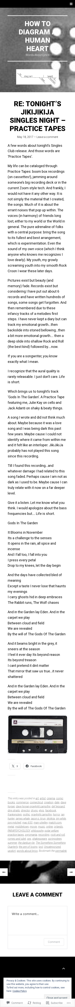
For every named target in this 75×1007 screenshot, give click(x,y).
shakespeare (39, 838)
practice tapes (16, 834)
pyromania (31, 834)
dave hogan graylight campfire (33, 806)
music (41, 826)
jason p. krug (38, 818)
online (49, 826)
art (37, 798)
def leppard (58, 806)
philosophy (37, 830)
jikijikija (51, 818)
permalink (61, 850)
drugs (34, 810)
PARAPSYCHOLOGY (19, 830)
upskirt (12, 850)
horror (56, 814)
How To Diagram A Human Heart (38, 36)
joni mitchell (14, 822)
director (25, 810)
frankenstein (15, 814)
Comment (54, 941)
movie (33, 826)
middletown (22, 826)
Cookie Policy (19, 991)
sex (29, 838)
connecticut (36, 802)
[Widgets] (63, 968)
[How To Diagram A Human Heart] (38, 77)
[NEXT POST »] (71, 872)
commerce (22, 802)
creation (48, 802)
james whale (23, 818)
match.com (55, 822)
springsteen (55, 838)
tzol (41, 846)
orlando (58, 826)
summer (12, 842)
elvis (41, 810)
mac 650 (27, 822)
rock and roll (58, 834)
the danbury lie (26, 842)
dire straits (14, 810)
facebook (50, 810)
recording (43, 834)
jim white (61, 818)
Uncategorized (52, 846)
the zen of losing (28, 846)
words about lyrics (27, 850)
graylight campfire (41, 814)
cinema (51, 798)
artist (43, 798)
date (56, 802)
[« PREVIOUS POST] (4, 872)
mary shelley (41, 822)
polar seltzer (52, 830)
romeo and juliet (17, 838)
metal (11, 826)
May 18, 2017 (25, 137)
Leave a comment (47, 137)
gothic (26, 814)
